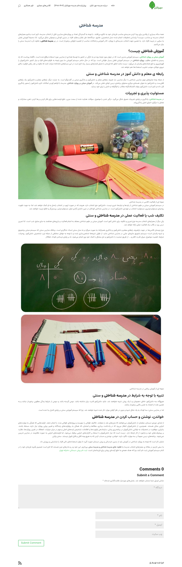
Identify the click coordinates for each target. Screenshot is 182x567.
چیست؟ (146, 51)
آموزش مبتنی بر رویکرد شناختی (152, 57)
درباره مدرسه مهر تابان (98, 6)
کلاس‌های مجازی (43, 6)
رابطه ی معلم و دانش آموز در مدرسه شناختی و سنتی (125, 74)
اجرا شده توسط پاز (156, 562)
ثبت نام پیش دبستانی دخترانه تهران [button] (73, 450)
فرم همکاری (28, 6)
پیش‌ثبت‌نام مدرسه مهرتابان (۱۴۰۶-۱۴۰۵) (70, 6)
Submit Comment (31, 543)
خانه (113, 6)
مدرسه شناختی (47, 41)
